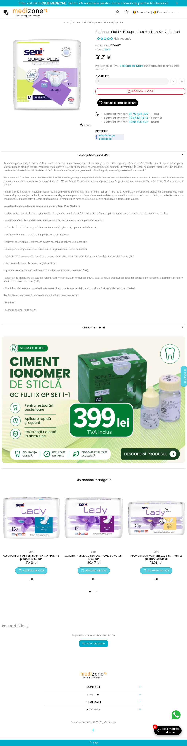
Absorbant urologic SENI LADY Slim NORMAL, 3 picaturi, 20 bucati (31, 557)
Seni (107, 49)
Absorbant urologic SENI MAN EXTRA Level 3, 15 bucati (156, 557)
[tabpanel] (31, 538)
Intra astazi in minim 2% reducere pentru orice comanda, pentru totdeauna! (93, 3)
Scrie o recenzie (93, 643)
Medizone (30, 12)
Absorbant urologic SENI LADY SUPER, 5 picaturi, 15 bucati (93, 557)
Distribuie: (101, 131)
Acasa (67, 22)
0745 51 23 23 (138, 118)
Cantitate (102, 76)
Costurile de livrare (131, 65)
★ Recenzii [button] (185, 376)
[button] (155, 12)
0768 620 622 (139, 122)
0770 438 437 (138, 114)
